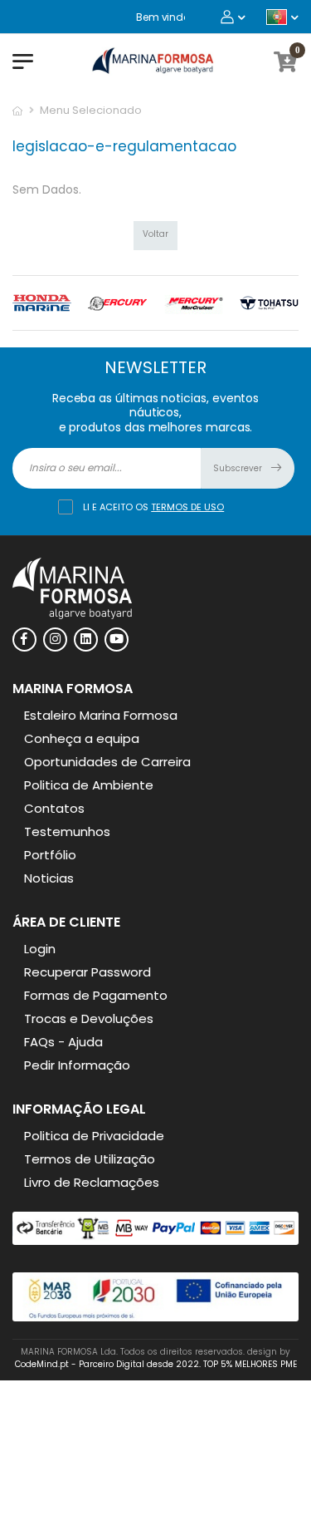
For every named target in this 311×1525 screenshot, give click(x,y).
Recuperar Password (87, 972)
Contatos (54, 808)
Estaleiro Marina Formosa (100, 715)
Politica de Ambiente (88, 785)
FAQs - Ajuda (63, 1041)
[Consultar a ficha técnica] (155, 1318)
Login (40, 948)
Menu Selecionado (91, 110)
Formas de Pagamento (96, 995)
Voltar (155, 234)
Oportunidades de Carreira (107, 761)
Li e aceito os (153, 507)
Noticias (49, 878)
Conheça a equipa (81, 738)
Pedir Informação (77, 1065)
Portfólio (50, 854)
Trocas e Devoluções (88, 1018)
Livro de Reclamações (91, 1182)
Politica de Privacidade (94, 1135)
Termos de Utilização (89, 1159)
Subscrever (239, 468)
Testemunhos (67, 831)
